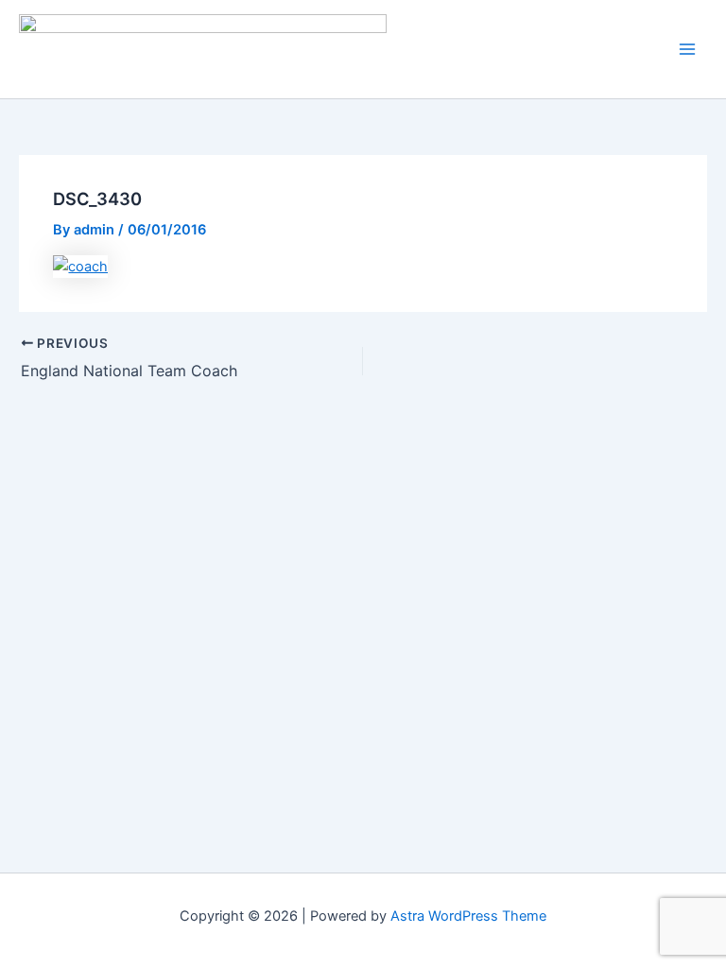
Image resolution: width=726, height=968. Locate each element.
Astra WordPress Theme (468, 916)
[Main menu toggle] (687, 49)
